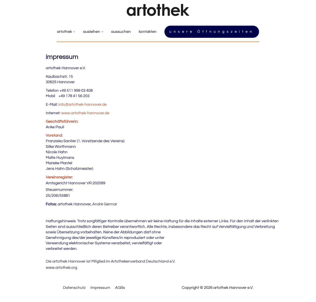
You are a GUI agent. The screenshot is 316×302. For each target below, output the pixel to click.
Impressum (100, 288)
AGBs (120, 288)
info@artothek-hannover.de (82, 104)
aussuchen (121, 32)
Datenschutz (74, 288)
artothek (64, 32)
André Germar (104, 204)
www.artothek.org (61, 268)
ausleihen (91, 32)
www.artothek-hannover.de (85, 113)
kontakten (148, 32)
